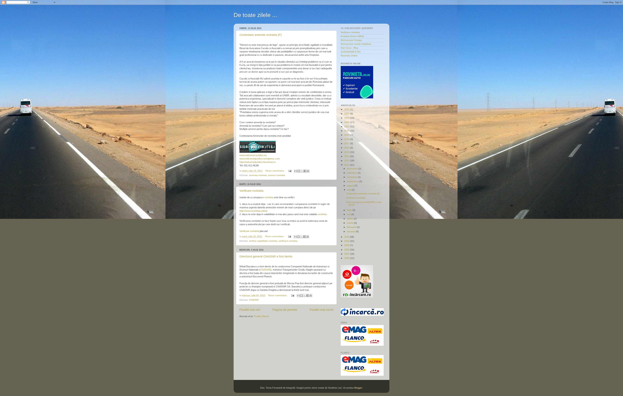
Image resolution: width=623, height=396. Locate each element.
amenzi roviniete (276, 175)
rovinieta (268, 197)
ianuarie (351, 231)
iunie (349, 210)
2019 (347, 135)
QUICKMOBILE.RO (350, 52)
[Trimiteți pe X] (301, 171)
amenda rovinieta (258, 175)
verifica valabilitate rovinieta (263, 241)
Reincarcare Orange (351, 40)
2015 (347, 152)
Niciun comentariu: (275, 171)
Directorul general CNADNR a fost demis (265, 256)
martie (350, 223)
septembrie (353, 181)
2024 (347, 113)
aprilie (350, 219)
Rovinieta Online (349, 55)
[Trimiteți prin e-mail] (295, 171)
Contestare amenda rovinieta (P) (260, 34)
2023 (347, 118)
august (350, 185)
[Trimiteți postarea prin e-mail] (289, 171)
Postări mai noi (249, 309)
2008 (347, 249)
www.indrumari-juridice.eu (253, 155)
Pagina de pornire (284, 309)
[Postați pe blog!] (298, 171)
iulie (349, 190)
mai (349, 214)
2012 (347, 165)
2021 (347, 126)
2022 (347, 122)
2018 (347, 139)
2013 (347, 160)
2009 (347, 245)
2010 (347, 241)
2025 (347, 109)
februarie (352, 227)
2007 (347, 254)
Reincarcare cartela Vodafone (356, 44)
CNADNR (265, 269)
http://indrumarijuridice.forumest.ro (257, 162)
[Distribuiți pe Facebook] (304, 171)
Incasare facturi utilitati (352, 36)
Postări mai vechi (321, 309)
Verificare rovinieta (251, 190)
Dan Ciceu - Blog (349, 48)
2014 (347, 156)
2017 (347, 143)
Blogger (358, 388)
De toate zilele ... (255, 15)
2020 (347, 131)
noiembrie (352, 173)
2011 (347, 237)
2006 (347, 258)
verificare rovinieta (288, 241)
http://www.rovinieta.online (253, 211)
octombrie (352, 177)
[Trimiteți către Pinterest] (308, 171)
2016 (347, 148)
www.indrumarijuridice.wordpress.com (259, 158)
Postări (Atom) (261, 316)
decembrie (352, 168)
